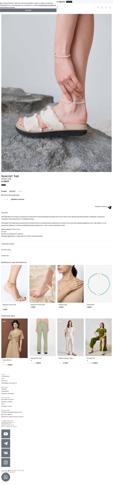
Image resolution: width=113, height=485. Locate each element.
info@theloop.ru (6, 423)
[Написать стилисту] (109, 207)
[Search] (98, 7)
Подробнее (62, 1)
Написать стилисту (101, 206)
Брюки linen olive (36, 358)
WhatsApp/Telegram (7, 422)
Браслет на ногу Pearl (38, 304)
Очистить (20, 191)
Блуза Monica (7, 360)
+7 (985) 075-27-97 (7, 421)
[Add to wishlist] (2, 202)
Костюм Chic (91, 358)
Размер (4, 191)
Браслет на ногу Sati (9, 304)
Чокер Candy (63, 304)
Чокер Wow (90, 304)
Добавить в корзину (17, 199)
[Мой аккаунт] (102, 7)
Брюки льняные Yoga (66, 358)
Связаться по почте (7, 425)
